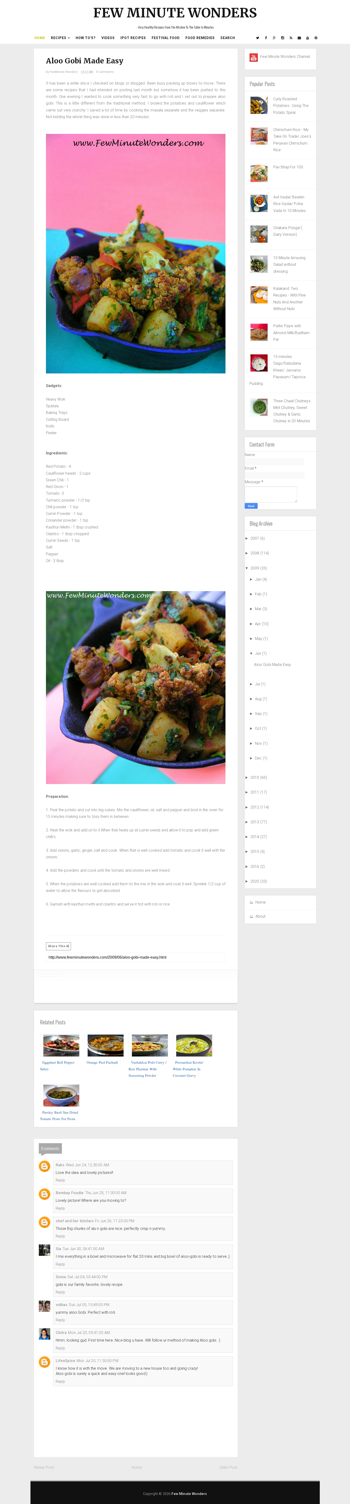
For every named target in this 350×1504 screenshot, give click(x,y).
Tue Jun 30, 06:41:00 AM (83, 1249)
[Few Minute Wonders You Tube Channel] (254, 57)
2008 (255, 553)
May (259, 638)
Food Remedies (200, 38)
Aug (259, 699)
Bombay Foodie (70, 1193)
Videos (108, 38)
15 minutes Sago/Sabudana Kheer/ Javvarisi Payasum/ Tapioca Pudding (278, 370)
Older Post (229, 1467)
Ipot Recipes (133, 38)
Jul (258, 684)
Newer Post (44, 1467)
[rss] (291, 38)
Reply (60, 1180)
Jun (258, 653)
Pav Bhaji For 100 (288, 167)
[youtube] (307, 38)
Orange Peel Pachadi (102, 1062)
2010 (255, 777)
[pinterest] (316, 38)
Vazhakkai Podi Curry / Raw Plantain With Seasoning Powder (148, 1069)
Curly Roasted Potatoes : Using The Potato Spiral (291, 106)
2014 (255, 837)
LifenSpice (65, 1360)
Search (227, 38)
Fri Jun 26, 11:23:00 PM (115, 1221)
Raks (60, 1165)
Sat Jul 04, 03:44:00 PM (87, 1277)
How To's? (86, 38)
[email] (299, 38)
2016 (255, 866)
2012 (255, 807)
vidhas (62, 1305)
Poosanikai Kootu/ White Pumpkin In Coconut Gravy (188, 1069)
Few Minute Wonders (175, 13)
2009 (255, 568)
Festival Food (166, 38)
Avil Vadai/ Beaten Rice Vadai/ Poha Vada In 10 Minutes (289, 204)
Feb (259, 594)
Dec (259, 758)
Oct (258, 728)
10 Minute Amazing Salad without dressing (289, 265)
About (260, 916)
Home (40, 38)
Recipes (58, 38)
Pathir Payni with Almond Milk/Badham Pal (291, 333)
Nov (259, 743)
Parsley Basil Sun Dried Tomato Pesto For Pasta (59, 1115)
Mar (259, 609)
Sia (58, 1249)
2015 (255, 851)
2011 (255, 792)
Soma (61, 1277)
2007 (255, 538)
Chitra (61, 1332)
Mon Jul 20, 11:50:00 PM (97, 1360)
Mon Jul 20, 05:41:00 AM (89, 1332)
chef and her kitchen (75, 1221)
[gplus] (274, 38)
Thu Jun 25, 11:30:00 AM (106, 1193)
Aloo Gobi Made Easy (272, 664)
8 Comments (105, 72)
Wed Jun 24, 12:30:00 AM (87, 1165)
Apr (258, 624)
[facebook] (266, 38)
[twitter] (257, 38)
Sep (259, 713)
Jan (258, 579)
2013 (255, 822)
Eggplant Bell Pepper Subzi (57, 1065)
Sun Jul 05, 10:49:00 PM (89, 1305)
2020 (255, 881)
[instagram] (282, 38)
